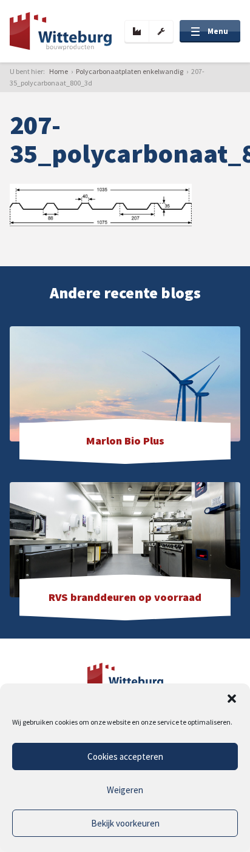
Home (58, 71)
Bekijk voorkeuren (125, 823)
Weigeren (125, 790)
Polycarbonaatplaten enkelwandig (129, 71)
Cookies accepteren (125, 756)
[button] (232, 699)
